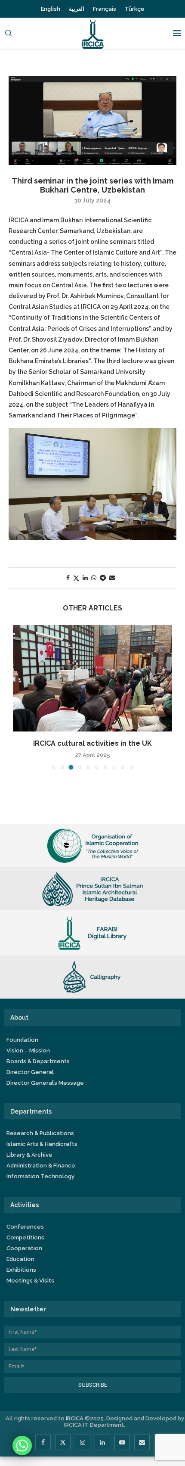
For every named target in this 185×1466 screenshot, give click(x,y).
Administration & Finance (40, 1165)
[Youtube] (122, 1442)
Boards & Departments (38, 1061)
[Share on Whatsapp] (93, 577)
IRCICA (74, 1418)
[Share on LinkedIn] (85, 577)
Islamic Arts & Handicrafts (41, 1144)
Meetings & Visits (30, 1280)
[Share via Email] (112, 577)
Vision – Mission (28, 1050)
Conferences (25, 1226)
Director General (30, 1072)
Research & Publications (40, 1133)
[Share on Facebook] (68, 577)
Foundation (22, 1039)
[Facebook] (43, 1442)
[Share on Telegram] (103, 577)
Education (20, 1259)
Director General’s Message (45, 1083)
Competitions (25, 1237)
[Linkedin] (102, 1442)
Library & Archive (29, 1155)
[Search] (8, 34)
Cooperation (24, 1248)
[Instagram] (82, 1442)
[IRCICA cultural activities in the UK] (92, 678)
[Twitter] (63, 1442)
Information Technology (40, 1176)
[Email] (142, 1442)
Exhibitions (21, 1270)
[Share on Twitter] (76, 578)
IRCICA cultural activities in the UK (92, 743)
